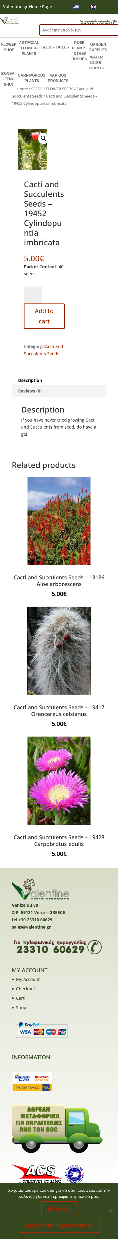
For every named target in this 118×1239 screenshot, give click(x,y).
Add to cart (44, 316)
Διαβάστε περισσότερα (59, 1225)
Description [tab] (30, 380)
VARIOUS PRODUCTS (58, 78)
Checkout (25, 989)
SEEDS (47, 47)
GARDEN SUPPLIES (98, 47)
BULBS (62, 47)
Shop (21, 1007)
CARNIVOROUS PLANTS (31, 78)
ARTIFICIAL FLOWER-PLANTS (29, 48)
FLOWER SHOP (9, 47)
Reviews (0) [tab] (30, 391)
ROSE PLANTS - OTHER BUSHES (79, 51)
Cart (20, 998)
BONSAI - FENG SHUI (8, 79)
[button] (43, 138)
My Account (28, 979)
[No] (110, 1211)
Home (22, 88)
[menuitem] (76, 7)
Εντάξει (59, 1208)
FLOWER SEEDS (59, 88)
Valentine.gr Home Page (27, 6)
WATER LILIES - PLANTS (96, 62)
